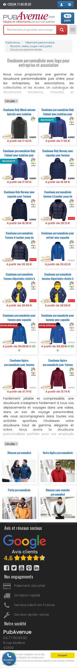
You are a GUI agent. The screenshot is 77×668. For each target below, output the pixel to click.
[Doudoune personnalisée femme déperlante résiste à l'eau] (19, 292)
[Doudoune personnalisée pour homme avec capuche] (58, 333)
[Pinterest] (29, 568)
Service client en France (34, 604)
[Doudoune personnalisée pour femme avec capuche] (19, 333)
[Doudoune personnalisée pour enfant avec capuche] (58, 251)
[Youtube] (21, 568)
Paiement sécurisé (29, 585)
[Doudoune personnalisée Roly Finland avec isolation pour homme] (58, 127)
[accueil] (29, 17)
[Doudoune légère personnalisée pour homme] (19, 378)
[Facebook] (6, 568)
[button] (61, 4)
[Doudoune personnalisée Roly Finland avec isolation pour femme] (19, 169)
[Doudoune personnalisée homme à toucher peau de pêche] (58, 210)
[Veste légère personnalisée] (58, 470)
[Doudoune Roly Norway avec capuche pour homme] (58, 169)
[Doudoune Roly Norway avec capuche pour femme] (19, 210)
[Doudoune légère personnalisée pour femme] (58, 378)
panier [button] (67, 18)
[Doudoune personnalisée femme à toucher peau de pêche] (19, 251)
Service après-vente (31, 614)
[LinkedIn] (36, 568)
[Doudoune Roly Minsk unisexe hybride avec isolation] (19, 127)
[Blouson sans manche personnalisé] (58, 508)
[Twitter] (14, 568)
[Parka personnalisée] (19, 508)
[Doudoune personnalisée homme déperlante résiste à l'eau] (58, 292)
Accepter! (62, 655)
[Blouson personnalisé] (19, 470)
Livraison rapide (27, 595)
